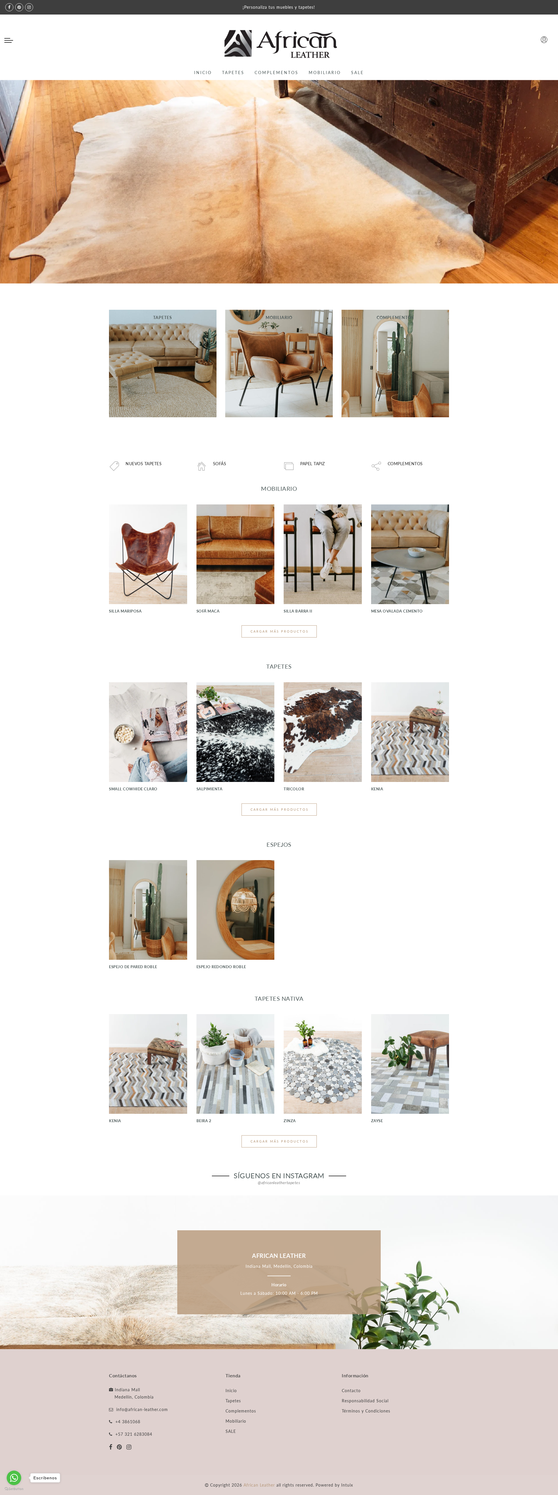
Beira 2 (204, 1120)
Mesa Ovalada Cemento (397, 611)
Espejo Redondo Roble (221, 966)
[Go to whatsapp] (14, 1478)
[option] (279, 182)
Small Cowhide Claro (133, 789)
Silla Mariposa (125, 611)
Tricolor (294, 789)
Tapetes (233, 1400)
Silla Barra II (298, 611)
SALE (357, 72)
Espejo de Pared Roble (133, 966)
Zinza (290, 1120)
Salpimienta (209, 789)
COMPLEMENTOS (276, 72)
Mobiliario (236, 1421)
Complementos (241, 1410)
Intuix (347, 1485)
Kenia (377, 789)
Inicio (231, 1390)
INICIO (203, 72)
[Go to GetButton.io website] (14, 1489)
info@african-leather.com (142, 1409)
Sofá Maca (208, 611)
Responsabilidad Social (365, 1400)
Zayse (377, 1120)
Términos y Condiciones (366, 1410)
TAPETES (233, 72)
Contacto (351, 1390)
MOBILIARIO (325, 72)
